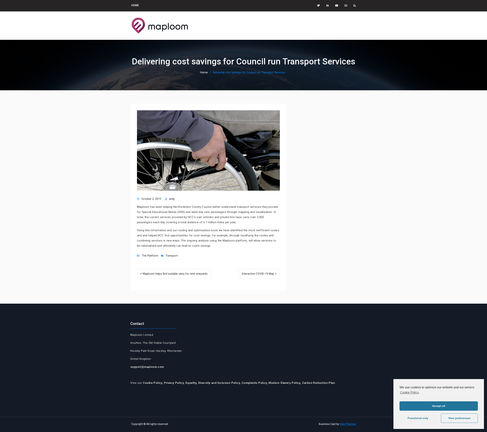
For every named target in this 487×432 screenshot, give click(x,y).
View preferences (459, 418)
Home (135, 5)
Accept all (438, 405)
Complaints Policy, (255, 383)
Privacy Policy (174, 383)
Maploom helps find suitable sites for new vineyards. (175, 273)
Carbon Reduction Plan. (319, 383)
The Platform (150, 255)
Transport (172, 255)
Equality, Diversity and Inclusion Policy (212, 383)
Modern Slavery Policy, (285, 383)
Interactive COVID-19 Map (258, 273)
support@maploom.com (147, 367)
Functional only (418, 418)
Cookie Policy (409, 392)
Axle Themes (348, 424)
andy (172, 199)
